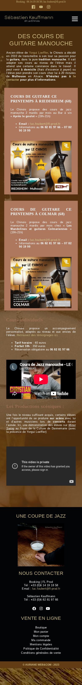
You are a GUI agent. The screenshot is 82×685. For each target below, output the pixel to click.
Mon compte (41, 636)
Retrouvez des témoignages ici (37, 335)
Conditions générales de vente (41, 652)
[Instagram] (48, 7)
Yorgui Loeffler (38, 52)
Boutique (41, 627)
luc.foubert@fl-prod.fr (55, 1)
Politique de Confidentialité (41, 648)
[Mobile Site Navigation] (75, 19)
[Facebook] (33, 7)
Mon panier (41, 631)
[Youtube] (41, 7)
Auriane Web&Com (38, 664)
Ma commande (41, 640)
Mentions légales (41, 644)
